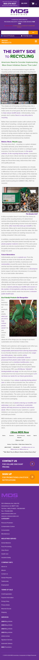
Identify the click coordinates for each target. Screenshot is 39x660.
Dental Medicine (6, 543)
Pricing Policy (5, 601)
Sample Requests (6, 578)
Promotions (6, 647)
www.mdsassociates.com (8, 514)
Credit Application (6, 594)
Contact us (9, 461)
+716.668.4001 (21, 509)
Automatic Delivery (6, 643)
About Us (4, 567)
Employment (5, 585)
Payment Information (7, 598)
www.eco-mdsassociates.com (10, 516)
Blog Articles (6, 621)
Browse (6, 42)
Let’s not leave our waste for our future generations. (19, 375)
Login (24, 3)
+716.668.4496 (8, 511)
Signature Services (6, 640)
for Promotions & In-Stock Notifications (15, 478)
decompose (33, 269)
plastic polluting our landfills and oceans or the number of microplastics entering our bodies (19, 288)
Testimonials (5, 581)
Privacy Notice (5, 605)
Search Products (8, 36)
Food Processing (6, 547)
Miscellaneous (5, 534)
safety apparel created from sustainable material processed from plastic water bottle (15, 357)
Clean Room (5, 550)
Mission (3, 570)
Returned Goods (6, 609)
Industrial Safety (6, 558)
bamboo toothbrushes (21, 362)
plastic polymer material (9, 244)
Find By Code (27, 36)
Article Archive (5, 636)
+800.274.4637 (11, 509)
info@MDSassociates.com (26, 447)
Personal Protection (7, 523)
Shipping (4, 612)
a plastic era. (22, 257)
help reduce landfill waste (12, 113)
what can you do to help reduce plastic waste (4, 322)
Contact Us (4, 574)
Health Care (4, 554)
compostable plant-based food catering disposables (19, 350)
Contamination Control (8, 526)
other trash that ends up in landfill (20, 226)
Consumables (5, 530)
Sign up (7, 474)
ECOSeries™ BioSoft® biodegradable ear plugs (16, 370)
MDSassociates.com (24, 449)
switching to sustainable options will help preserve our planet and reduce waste (17, 407)
